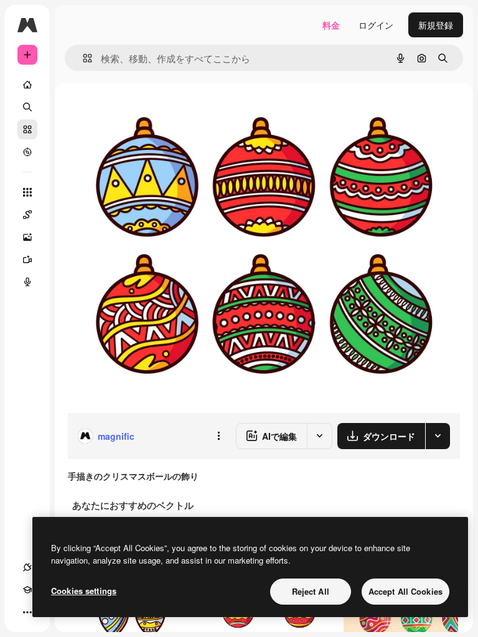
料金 (331, 25)
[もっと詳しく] (27, 152)
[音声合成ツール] (27, 282)
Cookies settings (83, 591)
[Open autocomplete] (82, 58)
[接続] (27, 567)
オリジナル (152, 111)
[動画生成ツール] (27, 259)
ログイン (375, 25)
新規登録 (435, 25)
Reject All (310, 591)
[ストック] (27, 129)
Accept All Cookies (405, 591)
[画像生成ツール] (27, 237)
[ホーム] (27, 85)
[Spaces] (27, 215)
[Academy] (27, 590)
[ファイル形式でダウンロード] (437, 436)
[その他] (27, 612)
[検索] (27, 107)
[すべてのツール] (27, 192)
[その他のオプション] (218, 436)
